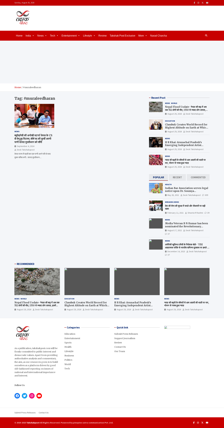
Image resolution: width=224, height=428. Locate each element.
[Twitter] (202, 2)
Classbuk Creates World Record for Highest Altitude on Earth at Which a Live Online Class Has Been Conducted (186, 129)
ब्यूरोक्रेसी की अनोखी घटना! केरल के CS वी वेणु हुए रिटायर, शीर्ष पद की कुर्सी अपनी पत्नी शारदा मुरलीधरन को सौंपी (33, 139)
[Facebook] (194, 2)
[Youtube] (207, 2)
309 (206, 195)
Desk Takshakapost (26, 149)
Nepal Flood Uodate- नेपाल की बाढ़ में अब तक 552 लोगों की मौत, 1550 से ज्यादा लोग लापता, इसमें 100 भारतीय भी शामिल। (185, 109)
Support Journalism (124, 338)
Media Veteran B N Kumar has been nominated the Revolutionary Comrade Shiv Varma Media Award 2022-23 (186, 228)
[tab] (158, 177)
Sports (67, 342)
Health (168, 184)
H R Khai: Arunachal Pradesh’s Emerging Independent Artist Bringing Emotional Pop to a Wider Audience (186, 147)
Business (69, 355)
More (141, 35)
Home (19, 35)
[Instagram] (198, 2)
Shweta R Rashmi (195, 212)
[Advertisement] (112, 62)
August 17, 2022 (174, 230)
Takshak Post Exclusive (122, 35)
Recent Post (158, 97)
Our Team (119, 351)
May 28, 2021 (173, 195)
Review (102, 35)
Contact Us (120, 347)
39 (208, 212)
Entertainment (69, 35)
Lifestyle (87, 35)
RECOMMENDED (25, 264)
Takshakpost (33, 422)
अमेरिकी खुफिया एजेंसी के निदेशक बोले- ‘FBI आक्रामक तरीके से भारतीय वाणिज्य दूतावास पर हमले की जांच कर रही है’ (187, 247)
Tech (52, 35)
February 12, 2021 (175, 212)
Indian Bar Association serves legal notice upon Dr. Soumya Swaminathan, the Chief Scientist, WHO (186, 193)
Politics (68, 359)
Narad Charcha (158, 35)
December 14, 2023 (176, 251)
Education (170, 121)
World (174, 103)
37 (169, 233)
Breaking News (172, 202)
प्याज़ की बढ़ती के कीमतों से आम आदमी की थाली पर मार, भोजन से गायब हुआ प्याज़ (185, 161)
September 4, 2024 (25, 146)
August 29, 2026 (174, 113)
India (28, 35)
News (40, 35)
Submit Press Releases (126, 334)
